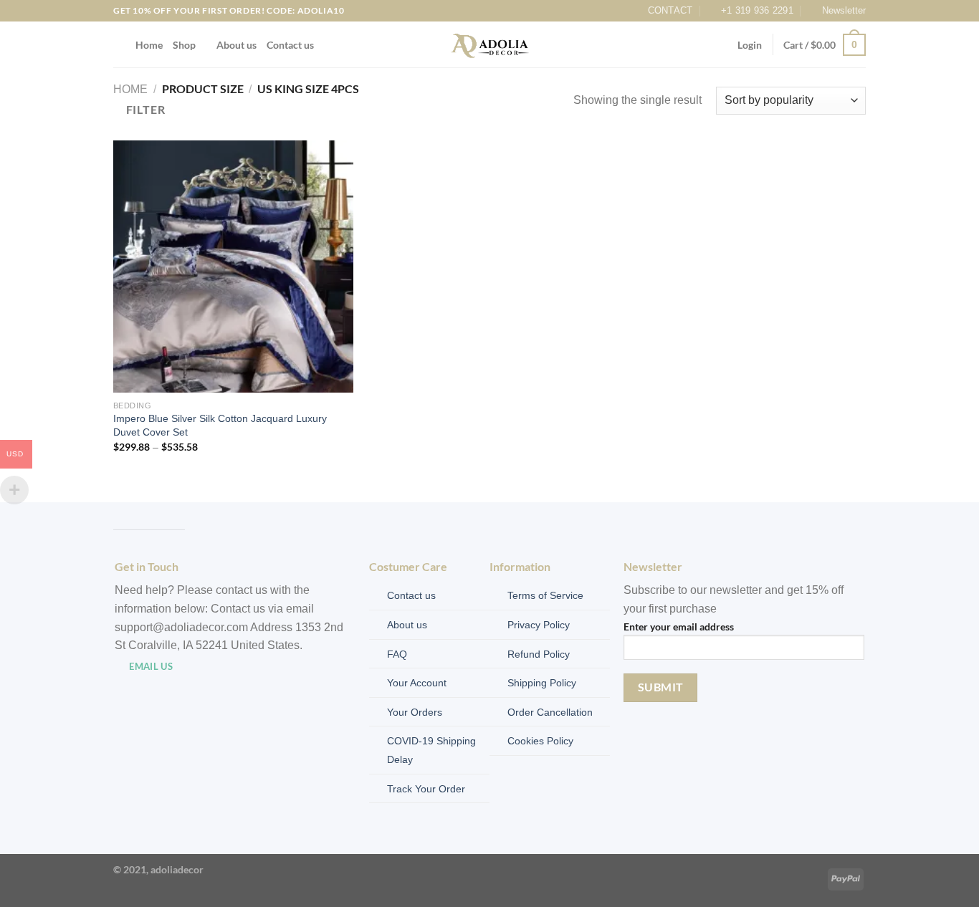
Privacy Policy (538, 624)
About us (236, 45)
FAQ (397, 654)
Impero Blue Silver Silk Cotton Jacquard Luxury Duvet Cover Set (220, 425)
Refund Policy (538, 654)
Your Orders (414, 712)
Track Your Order (426, 789)
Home (149, 45)
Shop (184, 45)
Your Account (416, 682)
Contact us (290, 45)
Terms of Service (545, 595)
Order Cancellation (550, 712)
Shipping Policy (541, 682)
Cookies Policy (540, 741)
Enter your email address (679, 626)
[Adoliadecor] (490, 45)
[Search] (119, 44)
